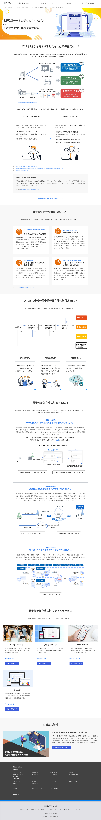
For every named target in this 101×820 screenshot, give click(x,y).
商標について (24, 810)
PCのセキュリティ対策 (37, 774)
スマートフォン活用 (17, 772)
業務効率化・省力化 (54, 772)
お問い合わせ (34, 783)
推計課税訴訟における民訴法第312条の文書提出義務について (50, 168)
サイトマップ (76, 810)
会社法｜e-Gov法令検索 (21, 170)
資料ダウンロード (73, 781)
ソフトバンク (50, 806)
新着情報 (15, 788)
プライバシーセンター (56, 810)
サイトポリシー (67, 810)
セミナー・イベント (17, 781)
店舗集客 (71, 772)
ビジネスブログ (53, 781)
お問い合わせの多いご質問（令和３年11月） (25, 166)
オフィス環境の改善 (73, 774)
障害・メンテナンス (36, 788)
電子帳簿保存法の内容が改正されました (27, 102)
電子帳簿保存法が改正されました (25, 287)
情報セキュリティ (45, 810)
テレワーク (43, 3)
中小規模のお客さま (24, 3)
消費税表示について (34, 810)
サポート (15, 783)
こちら (57, 440)
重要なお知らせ (53, 788)
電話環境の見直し (35, 772)
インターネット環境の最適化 (19, 774)
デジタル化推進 (53, 774)
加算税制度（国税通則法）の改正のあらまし (25, 168)
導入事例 (34, 781)
